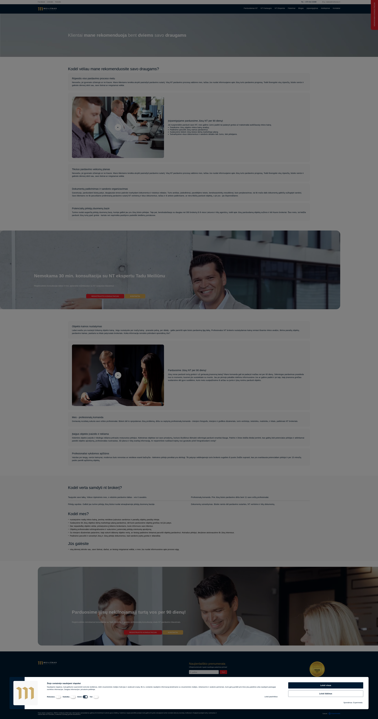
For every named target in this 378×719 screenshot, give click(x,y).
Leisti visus (325, 685)
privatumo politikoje (88, 689)
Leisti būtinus (325, 694)
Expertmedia (357, 703)
